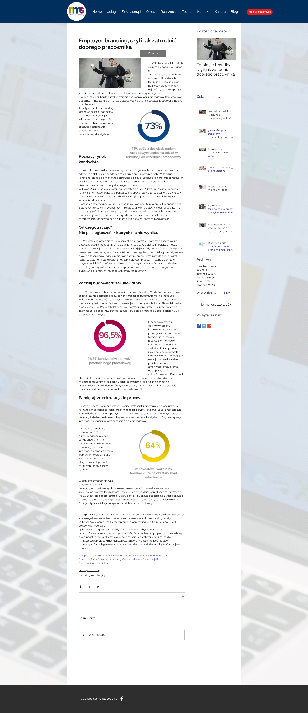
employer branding (90, 570)
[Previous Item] (202, 48)
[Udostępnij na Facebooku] (80, 586)
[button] (153, 53)
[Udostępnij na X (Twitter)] (89, 586)
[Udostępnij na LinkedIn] (98, 586)
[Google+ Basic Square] (209, 326)
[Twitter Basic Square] (204, 326)
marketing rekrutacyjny (92, 575)
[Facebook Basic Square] (199, 326)
